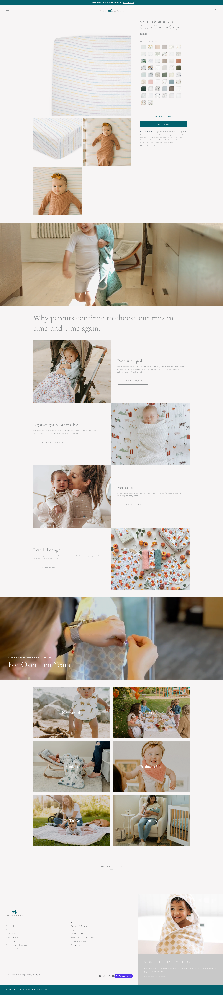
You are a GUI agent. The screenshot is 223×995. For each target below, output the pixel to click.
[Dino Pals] (150, 102)
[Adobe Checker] (143, 81)
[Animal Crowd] (164, 95)
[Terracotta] (178, 61)
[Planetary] (178, 75)
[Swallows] (157, 88)
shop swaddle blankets (51, 442)
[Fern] (178, 68)
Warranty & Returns (79, 926)
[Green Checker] (157, 54)
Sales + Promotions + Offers (82, 937)
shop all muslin (47, 567)
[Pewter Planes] (150, 54)
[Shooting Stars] (150, 61)
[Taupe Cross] (164, 61)
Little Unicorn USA (16, 989)
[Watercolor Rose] (164, 81)
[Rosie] (157, 47)
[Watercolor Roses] (143, 102)
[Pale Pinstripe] (143, 47)
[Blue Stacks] (157, 61)
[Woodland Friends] (178, 54)
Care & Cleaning (78, 934)
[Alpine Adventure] (164, 54)
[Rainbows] (178, 88)
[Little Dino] (143, 54)
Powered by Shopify (41, 989)
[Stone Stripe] (143, 95)
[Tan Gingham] (171, 61)
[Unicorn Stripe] (171, 95)
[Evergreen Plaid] (143, 88)
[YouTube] (113, 976)
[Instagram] (109, 976)
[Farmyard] (171, 68)
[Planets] (157, 95)
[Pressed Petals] (157, 75)
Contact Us (75, 945)
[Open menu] (9, 10)
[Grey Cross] (157, 68)
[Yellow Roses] (150, 47)
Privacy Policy (12, 937)
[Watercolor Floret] (178, 81)
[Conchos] (178, 47)
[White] (157, 81)
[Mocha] (171, 88)
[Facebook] (100, 976)
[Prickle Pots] (150, 75)
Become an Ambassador (16, 945)
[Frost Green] (143, 75)
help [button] (73, 922)
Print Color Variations (80, 941)
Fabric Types (11, 941)
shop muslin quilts (133, 381)
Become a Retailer (14, 949)
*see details (128, 2)
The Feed (10, 926)
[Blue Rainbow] (164, 88)
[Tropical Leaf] (143, 61)
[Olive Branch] (171, 47)
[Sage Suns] (164, 75)
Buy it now (163, 124)
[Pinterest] (104, 976)
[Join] (215, 976)
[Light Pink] (150, 81)
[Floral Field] (171, 75)
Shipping (74, 930)
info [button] (8, 922)
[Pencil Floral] (150, 88)
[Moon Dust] (164, 47)
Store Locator (11, 934)
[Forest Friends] (143, 68)
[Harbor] (171, 81)
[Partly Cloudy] (171, 54)
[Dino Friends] (150, 68)
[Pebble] (164, 68)
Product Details (168, 131)
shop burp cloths (132, 505)
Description (146, 131)
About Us (10, 930)
